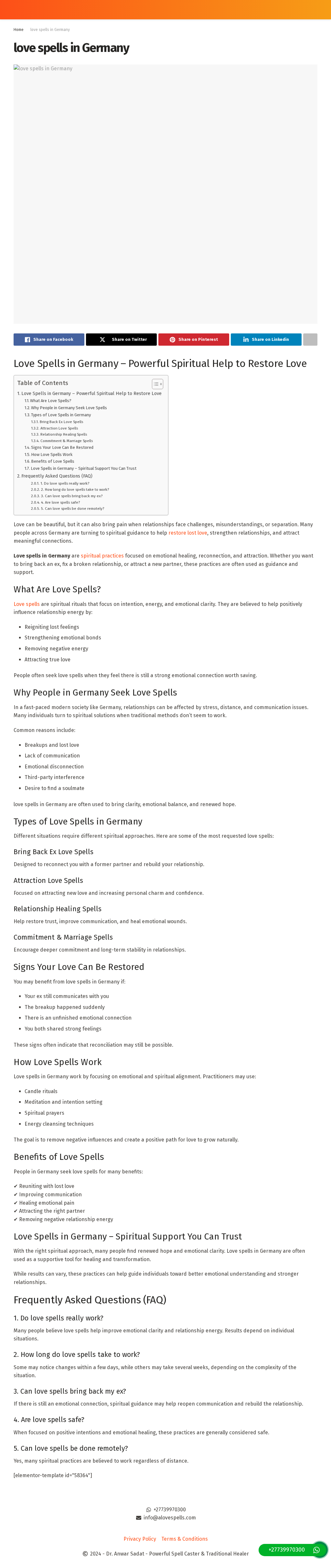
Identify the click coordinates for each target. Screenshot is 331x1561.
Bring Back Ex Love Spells (61, 422)
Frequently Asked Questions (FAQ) (56, 476)
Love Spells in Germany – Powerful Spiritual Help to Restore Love (91, 393)
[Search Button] (314, 9)
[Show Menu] (16, 9)
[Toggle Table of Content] (154, 384)
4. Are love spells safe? (60, 502)
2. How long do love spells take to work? (75, 489)
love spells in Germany (50, 29)
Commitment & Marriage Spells (66, 441)
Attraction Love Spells (59, 428)
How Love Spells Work (51, 454)
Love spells (27, 604)
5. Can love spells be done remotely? (72, 508)
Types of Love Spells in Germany (61, 414)
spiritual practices (102, 556)
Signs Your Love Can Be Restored (62, 447)
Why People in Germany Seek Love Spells (69, 407)
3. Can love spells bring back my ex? (71, 496)
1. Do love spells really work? (64, 483)
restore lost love (187, 533)
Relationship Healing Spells (63, 434)
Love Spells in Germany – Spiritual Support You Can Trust (83, 468)
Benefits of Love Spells (52, 461)
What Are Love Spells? (50, 400)
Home (19, 29)
